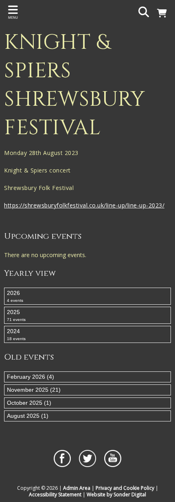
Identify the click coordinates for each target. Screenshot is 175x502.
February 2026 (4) (30, 376)
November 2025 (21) (34, 389)
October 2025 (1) (29, 402)
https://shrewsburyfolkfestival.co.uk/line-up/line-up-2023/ (84, 205)
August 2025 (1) (27, 416)
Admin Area (76, 488)
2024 (16, 334)
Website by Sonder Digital (116, 494)
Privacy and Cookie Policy (125, 488)
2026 (15, 296)
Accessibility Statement (55, 494)
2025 (16, 315)
